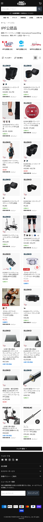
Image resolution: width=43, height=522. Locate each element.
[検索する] (39, 9)
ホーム (3, 23)
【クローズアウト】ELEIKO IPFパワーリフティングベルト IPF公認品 (32, 274)
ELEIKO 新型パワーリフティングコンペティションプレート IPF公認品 (32, 123)
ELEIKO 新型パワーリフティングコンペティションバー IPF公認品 (32, 391)
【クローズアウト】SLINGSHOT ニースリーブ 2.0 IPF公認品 (10, 313)
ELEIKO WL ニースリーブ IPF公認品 (32, 165)
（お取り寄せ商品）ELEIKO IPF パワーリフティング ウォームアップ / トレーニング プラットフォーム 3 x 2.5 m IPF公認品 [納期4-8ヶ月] (11, 354)
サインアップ (33, 493)
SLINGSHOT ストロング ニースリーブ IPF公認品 (32, 239)
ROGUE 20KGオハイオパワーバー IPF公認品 (32, 431)
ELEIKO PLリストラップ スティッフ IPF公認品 (11, 202)
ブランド (14, 18)
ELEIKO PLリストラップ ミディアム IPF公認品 (32, 88)
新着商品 (23, 18)
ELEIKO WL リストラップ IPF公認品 (32, 202)
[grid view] (35, 58)
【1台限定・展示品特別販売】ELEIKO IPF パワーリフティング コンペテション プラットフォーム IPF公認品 (11, 393)
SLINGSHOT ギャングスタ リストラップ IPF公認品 (11, 127)
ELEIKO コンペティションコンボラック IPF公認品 (11, 237)
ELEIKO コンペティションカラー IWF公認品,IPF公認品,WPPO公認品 (10, 274)
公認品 (31, 18)
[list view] (40, 58)
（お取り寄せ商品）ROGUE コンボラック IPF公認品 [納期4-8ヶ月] (11, 428)
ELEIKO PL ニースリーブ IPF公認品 (11, 88)
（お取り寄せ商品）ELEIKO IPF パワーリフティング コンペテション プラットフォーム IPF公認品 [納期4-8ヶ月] (32, 353)
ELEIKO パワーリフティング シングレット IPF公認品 (11, 163)
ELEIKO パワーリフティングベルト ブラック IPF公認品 (32, 313)
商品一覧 (6, 18)
